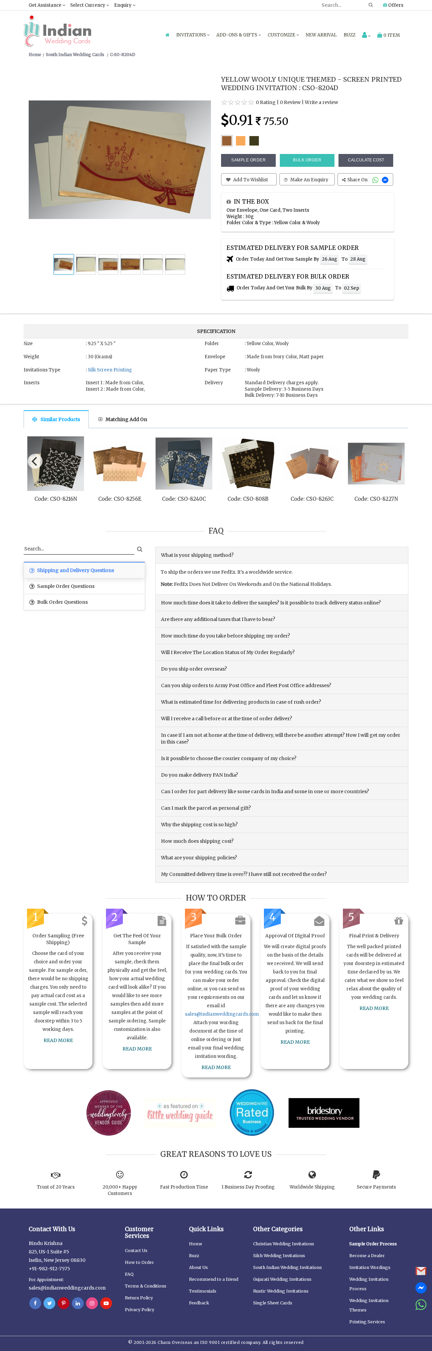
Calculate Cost (366, 160)
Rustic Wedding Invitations (280, 1291)
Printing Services (367, 1321)
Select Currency (88, 5)
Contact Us (136, 1250)
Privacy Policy (139, 1309)
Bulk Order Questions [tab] (62, 602)
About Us (198, 1267)
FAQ (129, 1274)
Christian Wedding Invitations (283, 1243)
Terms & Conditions (145, 1286)
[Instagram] (92, 1303)
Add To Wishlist (250, 180)
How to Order (139, 1262)
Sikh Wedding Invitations (279, 1255)
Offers (395, 5)
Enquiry (123, 5)
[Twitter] (49, 1303)
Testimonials (202, 1291)
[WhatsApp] (376, 180)
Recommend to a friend (213, 1279)
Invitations (191, 35)
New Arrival (321, 35)
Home (195, 1243)
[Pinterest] (63, 1303)
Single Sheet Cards (272, 1302)
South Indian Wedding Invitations (287, 1267)
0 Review (290, 102)
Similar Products (60, 419)
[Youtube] (106, 1303)
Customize (282, 35)
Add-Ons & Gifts (237, 35)
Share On (358, 180)
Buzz (349, 35)
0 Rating (266, 102)
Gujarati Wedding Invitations (282, 1279)
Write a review (321, 102)
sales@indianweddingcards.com (222, 1014)
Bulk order (307, 160)
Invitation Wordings (369, 1267)
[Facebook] (35, 1303)
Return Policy (139, 1297)
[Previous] (35, 461)
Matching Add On (126, 419)
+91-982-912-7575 (49, 1269)
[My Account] (366, 36)
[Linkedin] (77, 1303)
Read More (58, 1040)
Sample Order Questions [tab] (65, 586)
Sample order (248, 160)
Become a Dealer (367, 1255)
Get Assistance (45, 5)
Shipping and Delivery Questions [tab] (75, 570)
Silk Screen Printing (110, 370)
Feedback (199, 1302)
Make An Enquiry (308, 180)
